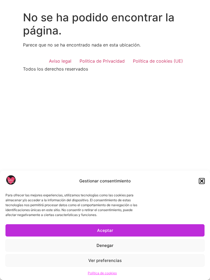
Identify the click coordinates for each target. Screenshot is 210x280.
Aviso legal (60, 61)
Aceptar (105, 230)
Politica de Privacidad (102, 61)
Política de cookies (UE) (158, 61)
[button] (202, 181)
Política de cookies (102, 273)
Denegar (105, 245)
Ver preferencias (105, 260)
